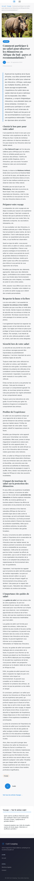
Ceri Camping (12, 843)
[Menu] (19, 1)
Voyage (9, 6)
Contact (4, 870)
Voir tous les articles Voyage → (12, 795)
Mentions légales (6, 867)
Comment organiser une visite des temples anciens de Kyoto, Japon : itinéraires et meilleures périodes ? (17, 827)
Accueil (4, 6)
